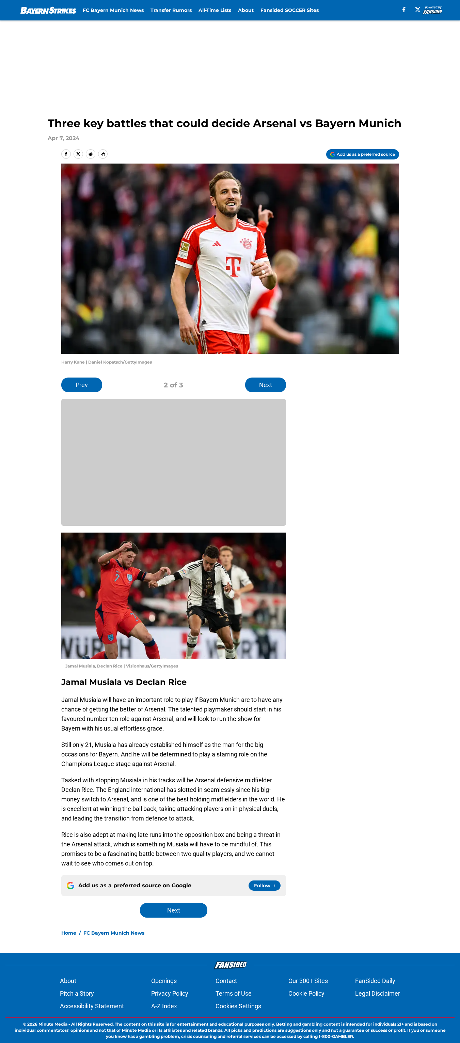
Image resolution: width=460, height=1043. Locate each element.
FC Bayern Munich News (113, 10)
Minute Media (52, 1024)
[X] (418, 9)
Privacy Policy (169, 993)
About (246, 10)
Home (68, 933)
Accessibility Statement (92, 1006)
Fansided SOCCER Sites (289, 10)
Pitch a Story (77, 993)
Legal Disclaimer (377, 993)
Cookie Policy (306, 993)
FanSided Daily (375, 980)
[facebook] (404, 9)
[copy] (103, 154)
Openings (164, 980)
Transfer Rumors (171, 10)
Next (265, 384)
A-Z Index (164, 1006)
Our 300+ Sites (308, 980)
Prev (82, 384)
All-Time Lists (215, 10)
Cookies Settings (238, 1006)
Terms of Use (234, 993)
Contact (226, 980)
